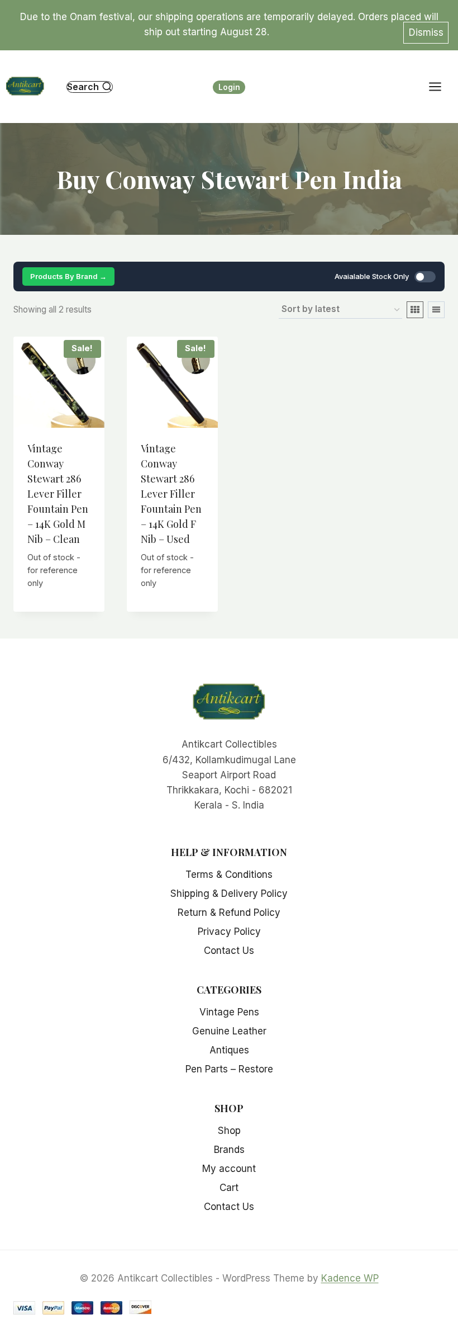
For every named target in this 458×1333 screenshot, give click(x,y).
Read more (59, 598)
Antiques (229, 1050)
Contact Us (229, 950)
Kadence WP (350, 1278)
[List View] (436, 309)
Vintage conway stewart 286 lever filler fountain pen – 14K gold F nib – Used (171, 494)
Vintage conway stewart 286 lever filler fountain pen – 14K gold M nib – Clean (57, 494)
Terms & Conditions (229, 874)
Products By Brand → (68, 276)
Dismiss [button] (426, 32)
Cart (229, 1187)
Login (229, 87)
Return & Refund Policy (229, 912)
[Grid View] (415, 309)
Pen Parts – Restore (229, 1069)
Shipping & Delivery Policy (229, 893)
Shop (229, 1130)
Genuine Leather (229, 1031)
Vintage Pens (229, 1012)
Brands (229, 1149)
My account (229, 1168)
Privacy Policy (229, 931)
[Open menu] (440, 87)
